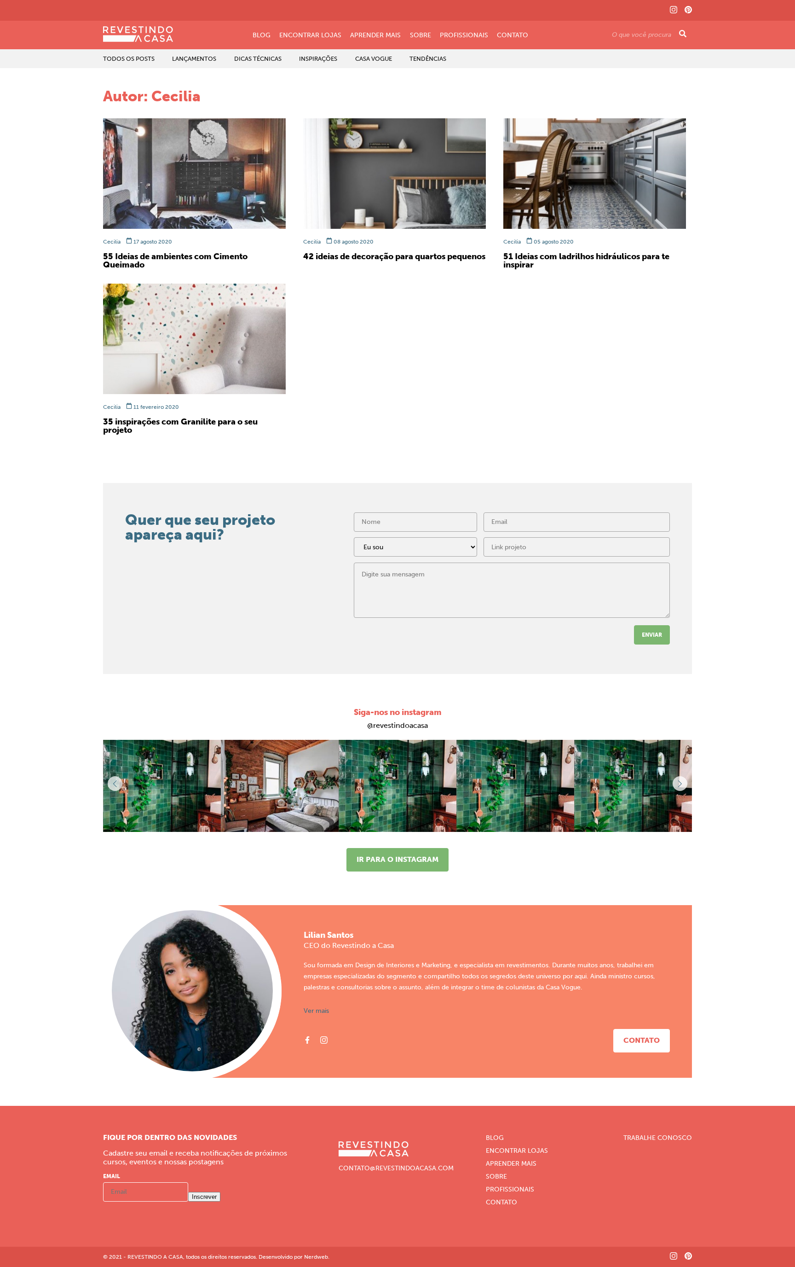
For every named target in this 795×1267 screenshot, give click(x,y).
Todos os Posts (129, 59)
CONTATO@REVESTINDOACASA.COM (396, 1168)
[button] (680, 783)
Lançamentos (194, 59)
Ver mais (316, 1011)
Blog (262, 35)
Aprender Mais (375, 35)
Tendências (427, 59)
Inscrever (204, 1196)
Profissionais (464, 35)
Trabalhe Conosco (657, 1138)
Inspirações (318, 59)
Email (111, 1176)
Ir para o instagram (397, 859)
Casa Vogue (373, 59)
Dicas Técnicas (258, 59)
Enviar (652, 635)
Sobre (420, 35)
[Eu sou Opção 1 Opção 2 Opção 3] (415, 550)
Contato (512, 35)
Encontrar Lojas (310, 35)
